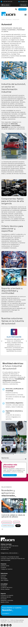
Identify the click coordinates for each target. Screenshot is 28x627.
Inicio (3, 19)
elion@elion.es (5, 549)
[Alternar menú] (25, 15)
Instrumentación (6, 522)
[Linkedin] (2, 625)
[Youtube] (10, 625)
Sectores (9, 19)
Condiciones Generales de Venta (15, 621)
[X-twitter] (5, 625)
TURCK (18, 525)
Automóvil (16, 522)
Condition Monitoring (7, 525)
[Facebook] (7, 625)
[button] (26, 341)
